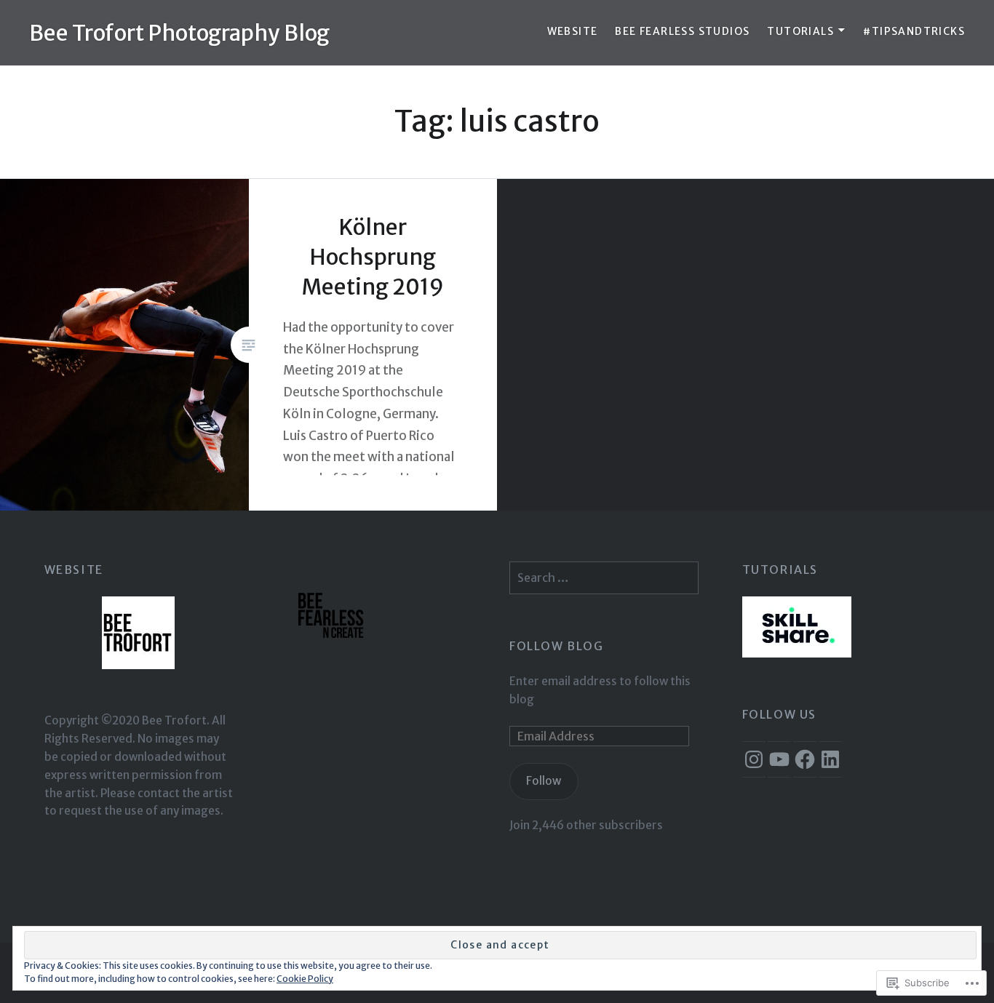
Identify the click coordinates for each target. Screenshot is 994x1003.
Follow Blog (556, 646)
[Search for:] (604, 578)
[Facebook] (804, 759)
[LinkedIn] (830, 759)
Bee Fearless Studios (682, 31)
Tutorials (800, 31)
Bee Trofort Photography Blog (179, 33)
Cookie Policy (305, 978)
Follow (543, 781)
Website (572, 31)
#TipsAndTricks (914, 31)
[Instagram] (754, 759)
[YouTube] (779, 759)
